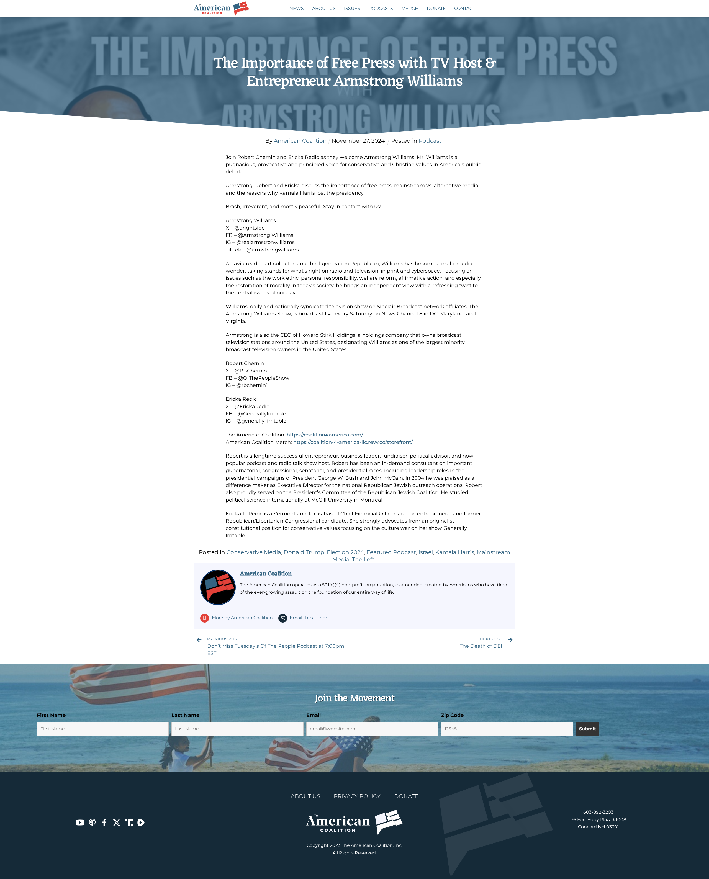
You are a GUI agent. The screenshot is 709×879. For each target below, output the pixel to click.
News (296, 8)
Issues (352, 8)
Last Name (185, 715)
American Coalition (266, 573)
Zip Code (452, 715)
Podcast (430, 140)
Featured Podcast (391, 552)
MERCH (409, 8)
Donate (436, 8)
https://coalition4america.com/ (325, 435)
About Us (324, 8)
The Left (363, 559)
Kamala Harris (454, 552)
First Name (51, 715)
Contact (464, 8)
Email (313, 715)
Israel (425, 552)
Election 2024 (345, 552)
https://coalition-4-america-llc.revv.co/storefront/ (353, 442)
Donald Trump (304, 552)
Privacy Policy (357, 796)
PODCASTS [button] (381, 8)
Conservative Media (254, 552)
